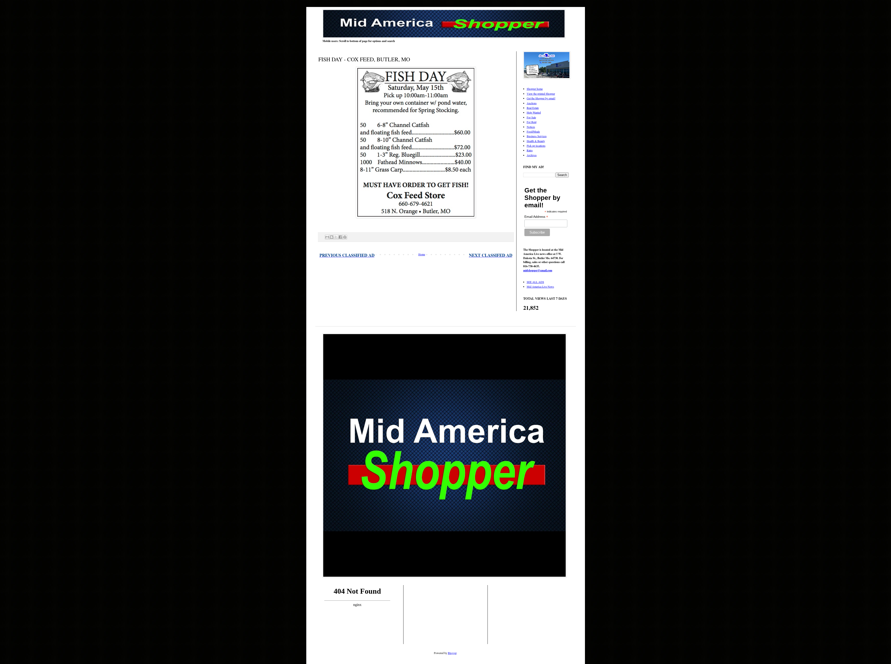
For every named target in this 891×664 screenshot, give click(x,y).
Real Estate (533, 108)
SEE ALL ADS (535, 282)
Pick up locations (536, 145)
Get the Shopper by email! (541, 98)
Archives (532, 155)
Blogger (452, 653)
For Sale (531, 117)
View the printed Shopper (541, 93)
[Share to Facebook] (340, 237)
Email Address (536, 217)
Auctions (532, 103)
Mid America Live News (540, 286)
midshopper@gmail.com (537, 270)
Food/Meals (533, 131)
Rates (530, 150)
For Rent (531, 122)
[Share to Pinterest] (344, 237)
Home (421, 254)
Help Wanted (534, 112)
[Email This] (327, 237)
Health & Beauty (536, 141)
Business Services (537, 136)
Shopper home (535, 89)
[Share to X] (336, 237)
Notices (531, 127)
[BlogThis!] (331, 237)
